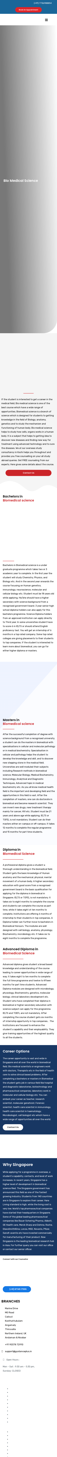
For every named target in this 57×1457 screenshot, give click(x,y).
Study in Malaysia (17, 1411)
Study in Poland (18, 1450)
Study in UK (14, 1393)
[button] (46, 20)
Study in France (16, 1396)
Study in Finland (18, 1443)
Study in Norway (18, 1453)
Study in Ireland (16, 1407)
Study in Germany (17, 1400)
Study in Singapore (17, 1422)
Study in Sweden (19, 1439)
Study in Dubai (15, 1404)
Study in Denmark (19, 1446)
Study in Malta (15, 1436)
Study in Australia (17, 1418)
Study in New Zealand (18, 1432)
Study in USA (15, 1415)
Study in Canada (16, 1389)
